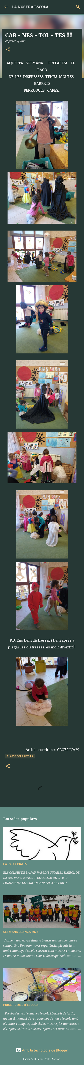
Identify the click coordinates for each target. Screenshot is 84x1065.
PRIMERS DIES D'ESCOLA (21, 1005)
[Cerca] (78, 7)
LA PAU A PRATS (15, 864)
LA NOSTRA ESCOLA (30, 7)
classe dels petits (20, 756)
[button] (7, 50)
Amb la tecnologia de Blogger (44, 1050)
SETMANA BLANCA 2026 (20, 932)
